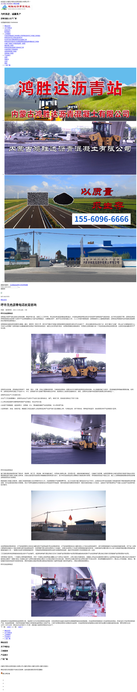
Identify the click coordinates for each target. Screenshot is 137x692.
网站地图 (16, 3)
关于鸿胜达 (8, 28)
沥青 (5, 57)
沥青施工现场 (8, 53)
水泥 (5, 61)
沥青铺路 (25, 285)
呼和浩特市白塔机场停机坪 (13, 37)
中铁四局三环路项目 (11, 49)
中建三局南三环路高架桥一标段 (14, 43)
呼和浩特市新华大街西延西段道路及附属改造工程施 (21, 41)
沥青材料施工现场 (10, 51)
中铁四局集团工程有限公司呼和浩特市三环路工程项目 (22, 35)
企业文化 (7, 30)
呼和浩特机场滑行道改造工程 (14, 47)
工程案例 (7, 34)
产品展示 (7, 55)
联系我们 (10, 3)
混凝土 (6, 59)
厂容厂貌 (7, 65)
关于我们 (4, 3)
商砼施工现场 (8, 45)
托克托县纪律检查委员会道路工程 (15, 39)
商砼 (5, 63)
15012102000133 (15, 673)
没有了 (9, 627)
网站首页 (7, 26)
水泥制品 (13, 285)
